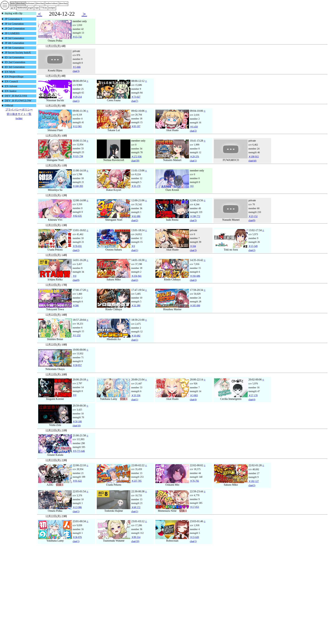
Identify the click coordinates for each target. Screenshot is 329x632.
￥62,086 (135, 220)
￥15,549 (253, 250)
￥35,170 (135, 190)
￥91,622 (77, 485)
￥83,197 (135, 130)
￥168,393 (78, 190)
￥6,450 (194, 131)
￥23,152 (253, 220)
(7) (134, 105)
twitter (19, 118)
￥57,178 (253, 399)
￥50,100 (77, 426)
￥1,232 (77, 339)
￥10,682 (135, 340)
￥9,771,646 (79, 455)
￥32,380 (135, 310)
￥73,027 (135, 101)
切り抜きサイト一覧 (19, 114)
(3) (76, 75)
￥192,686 (195, 280)
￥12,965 (77, 130)
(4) (193, 404)
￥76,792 (194, 485)
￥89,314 (135, 541)
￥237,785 (136, 485)
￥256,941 (136, 280)
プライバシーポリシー (19, 109)
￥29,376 (194, 161)
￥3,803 (194, 399)
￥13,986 (77, 511)
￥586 (76, 310)
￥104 (193, 250)
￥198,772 (195, 220)
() (20, 3)
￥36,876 (77, 541)
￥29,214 (77, 101)
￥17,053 (194, 511)
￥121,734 (78, 160)
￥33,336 (135, 399)
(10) (77, 430)
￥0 (191, 190)
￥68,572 (135, 511)
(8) (251, 224)
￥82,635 (77, 220)
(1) (76, 105)
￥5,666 (77, 71)
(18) (135, 165)
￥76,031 (77, 250)
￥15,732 (77, 41)
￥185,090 (195, 310)
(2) (193, 135)
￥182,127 (253, 485)
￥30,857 (77, 369)
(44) (252, 165)
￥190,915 (253, 161)
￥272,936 (136, 161)
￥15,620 (194, 541)
